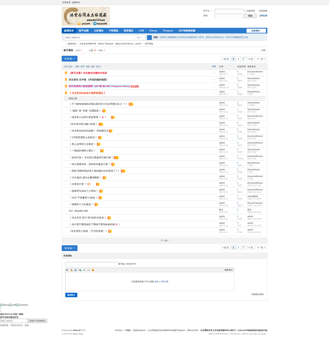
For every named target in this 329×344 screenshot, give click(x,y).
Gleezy (153, 30)
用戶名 (206, 11)
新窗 (214, 66)
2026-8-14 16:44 (254, 192)
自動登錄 (251, 11)
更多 (98, 66)
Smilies (93, 270)
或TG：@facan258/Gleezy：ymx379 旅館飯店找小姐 (223, 37)
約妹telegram (139, 330)
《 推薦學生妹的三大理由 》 (84, 190)
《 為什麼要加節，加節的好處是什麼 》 (90, 164)
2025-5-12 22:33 (254, 225)
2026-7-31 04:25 (254, 205)
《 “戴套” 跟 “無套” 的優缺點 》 (85, 110)
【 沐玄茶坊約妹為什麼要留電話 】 (87, 93)
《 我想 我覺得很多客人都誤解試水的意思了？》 (94, 170)
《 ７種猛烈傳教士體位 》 (82, 150)
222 (71, 210)
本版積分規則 (257, 294)
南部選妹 (128, 30)
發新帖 (68, 58)
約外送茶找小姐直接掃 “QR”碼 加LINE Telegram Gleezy (99, 86)
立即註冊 (263, 15)
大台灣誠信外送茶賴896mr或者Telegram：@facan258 (173, 330)
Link (80, 270)
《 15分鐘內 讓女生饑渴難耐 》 (85, 177)
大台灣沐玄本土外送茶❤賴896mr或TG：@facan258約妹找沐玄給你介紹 (233, 330)
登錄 (157, 281)
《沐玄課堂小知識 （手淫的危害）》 (88, 231)
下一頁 (260, 59)
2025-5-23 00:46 (254, 219)
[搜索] (149, 37)
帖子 (139, 37)
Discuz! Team (78, 334)
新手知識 (84, 30)
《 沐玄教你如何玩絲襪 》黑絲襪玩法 (88, 130)
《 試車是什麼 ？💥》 (80, 184)
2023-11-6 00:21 (254, 232)
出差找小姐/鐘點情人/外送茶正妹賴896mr (179, 37)
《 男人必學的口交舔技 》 (82, 144)
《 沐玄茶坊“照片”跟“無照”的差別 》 (88, 217)
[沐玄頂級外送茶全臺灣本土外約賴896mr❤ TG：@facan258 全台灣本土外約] (86, 16)
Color (71, 270)
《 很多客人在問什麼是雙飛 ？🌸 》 (88, 117)
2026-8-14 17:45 (254, 185)
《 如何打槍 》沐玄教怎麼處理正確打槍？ (91, 157)
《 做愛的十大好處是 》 (81, 204)
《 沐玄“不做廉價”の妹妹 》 (83, 197)
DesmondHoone (255, 71)
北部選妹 (98, 30)
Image (75, 270)
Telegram (168, 30)
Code (88, 270)
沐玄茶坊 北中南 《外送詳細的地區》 (88, 79)
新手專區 (149, 44)
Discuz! (77, 330)
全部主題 (68, 66)
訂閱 (263, 50)
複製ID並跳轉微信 (37, 321)
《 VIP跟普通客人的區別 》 (83, 137)
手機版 (128, 330)
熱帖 (88, 66)
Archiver (119, 330)
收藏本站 (76, 2)
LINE (141, 30)
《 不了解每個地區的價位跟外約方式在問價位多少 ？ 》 (98, 104)
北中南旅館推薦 (187, 30)
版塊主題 (73, 98)
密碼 (205, 15)
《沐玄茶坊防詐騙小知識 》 (83, 124)
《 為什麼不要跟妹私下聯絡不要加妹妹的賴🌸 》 (95, 224)
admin (222, 71)
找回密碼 (263, 11)
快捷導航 (255, 30)
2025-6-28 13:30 (254, 212)
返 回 (226, 59)
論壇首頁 (69, 30)
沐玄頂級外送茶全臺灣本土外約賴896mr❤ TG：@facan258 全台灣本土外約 (63, 43)
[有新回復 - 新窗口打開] (66, 104)
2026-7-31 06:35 (254, 199)
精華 (93, 66)
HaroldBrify (252, 196)
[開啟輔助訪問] (262, 2)
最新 (77, 66)
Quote (84, 270)
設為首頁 (66, 2)
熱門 (83, 66)
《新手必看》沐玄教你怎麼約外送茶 (88, 73)
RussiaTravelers (255, 203)
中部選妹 (113, 30)
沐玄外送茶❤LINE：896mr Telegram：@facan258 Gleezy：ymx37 (111, 44)
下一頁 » (164, 240)
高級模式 (228, 270)
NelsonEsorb (253, 78)
